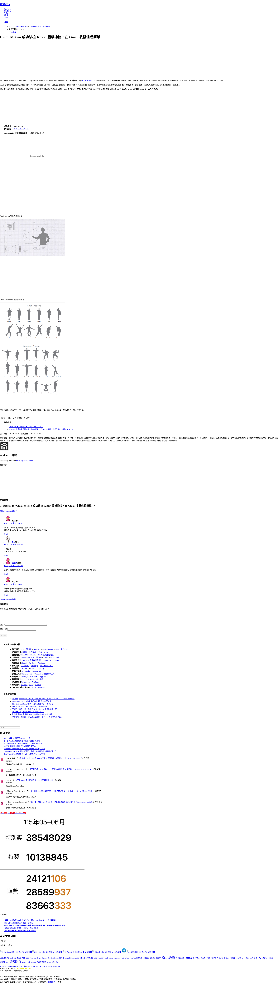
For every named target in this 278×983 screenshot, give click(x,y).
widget (111, 958)
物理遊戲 (270, 958)
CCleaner (25, 674)
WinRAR (24, 655)
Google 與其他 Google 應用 (72, 958)
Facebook (33, 958)
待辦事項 (213, 958)
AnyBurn (35, 682)
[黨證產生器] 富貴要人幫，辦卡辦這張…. (28, 712)
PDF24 (46, 658)
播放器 (233, 958)
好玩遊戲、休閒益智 (185, 958)
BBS (27, 958)
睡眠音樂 (24, 962)
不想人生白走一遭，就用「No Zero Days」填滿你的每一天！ (35, 709)
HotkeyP (24, 677)
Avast (46, 652)
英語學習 (33, 962)
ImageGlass (46, 660)
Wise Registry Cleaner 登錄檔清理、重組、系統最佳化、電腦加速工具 (30, 751)
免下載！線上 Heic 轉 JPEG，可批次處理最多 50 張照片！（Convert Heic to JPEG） (51, 758)
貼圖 (53, 962)
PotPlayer (7, 9)
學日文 (197, 958)
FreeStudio (25, 671)
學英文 (203, 958)
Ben (13, 542)
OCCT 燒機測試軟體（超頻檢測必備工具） (20, 746)
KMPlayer (8, 11)
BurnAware (25, 682)
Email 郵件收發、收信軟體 (40, 27)
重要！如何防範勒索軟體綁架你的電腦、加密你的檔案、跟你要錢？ (30, 920)
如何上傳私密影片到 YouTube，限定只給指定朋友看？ (33, 714)
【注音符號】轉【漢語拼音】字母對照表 (20, 931)
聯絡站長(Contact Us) (15, 966)
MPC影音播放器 (46, 666)
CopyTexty (43, 677)
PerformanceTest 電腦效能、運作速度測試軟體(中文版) (24, 749)
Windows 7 (117, 958)
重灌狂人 (5, 4)
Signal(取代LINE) (62, 649)
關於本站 (3, 966)
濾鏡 (255, 958)
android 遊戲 (15, 958)
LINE (95, 958)
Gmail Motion (87, 80)
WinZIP (33, 655)
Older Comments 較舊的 (8, 511)
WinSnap (41, 663)
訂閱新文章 (35, 966)
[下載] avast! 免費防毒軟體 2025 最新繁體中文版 (34, 780)
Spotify (41, 668)
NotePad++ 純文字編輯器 (31, 658)
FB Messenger (47, 649)
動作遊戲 (152, 958)
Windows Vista (125, 958)
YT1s (34, 687)
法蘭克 (14, 563)
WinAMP (24, 668)
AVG (40, 652)
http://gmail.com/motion (21, 129)
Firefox (38, 685)
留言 (2, 625)
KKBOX (33, 668)
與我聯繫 (51, 982)
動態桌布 (158, 958)
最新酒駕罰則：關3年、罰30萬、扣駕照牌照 (21, 928)
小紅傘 (24, 652)
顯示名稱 (3, 629)
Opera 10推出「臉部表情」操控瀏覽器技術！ (26, 427)
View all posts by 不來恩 (25, 460)
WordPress (56, 966)
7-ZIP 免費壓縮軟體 (46, 655)
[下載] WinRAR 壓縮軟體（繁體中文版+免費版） (23, 741)
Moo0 (23, 679)
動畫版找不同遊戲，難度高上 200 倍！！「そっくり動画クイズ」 (37, 717)
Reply (6, 534)
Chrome (24, 685)
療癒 (7, 962)
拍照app (227, 958)
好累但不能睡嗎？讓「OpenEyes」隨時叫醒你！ (30, 706)
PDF (106, 958)
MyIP (6, 15)
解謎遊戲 (41, 962)
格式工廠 (39, 679)
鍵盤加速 (33, 677)
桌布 (243, 958)
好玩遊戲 (168, 957)
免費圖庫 (146, 958)
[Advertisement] (65, 57)
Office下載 (54, 658)
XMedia (31, 679)
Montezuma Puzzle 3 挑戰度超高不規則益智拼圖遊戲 (31, 701)
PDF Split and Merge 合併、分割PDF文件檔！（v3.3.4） (33, 704)
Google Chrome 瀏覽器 (55, 958)
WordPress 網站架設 (136, 958)
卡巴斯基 (32, 652)
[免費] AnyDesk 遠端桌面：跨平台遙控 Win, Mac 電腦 (24, 754)
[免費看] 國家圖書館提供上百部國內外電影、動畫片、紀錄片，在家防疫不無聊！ (43, 699)
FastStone (32, 663)
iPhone (89, 957)
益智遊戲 (15, 961)
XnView (56, 660)
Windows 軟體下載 (21, 27)
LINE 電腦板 (26, 649)
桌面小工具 (249, 958)
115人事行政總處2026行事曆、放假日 (18, 923)
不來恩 (13, 32)
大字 (6, 17)
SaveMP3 (41, 687)
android (4, 957)
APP (23, 958)
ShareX (24, 663)
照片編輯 (262, 958)
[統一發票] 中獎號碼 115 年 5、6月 (17, 738)
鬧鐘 (56, 962)
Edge (31, 685)
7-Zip (6, 13)
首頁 (6, 22)
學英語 (208, 958)
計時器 (49, 962)
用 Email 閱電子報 (46, 966)
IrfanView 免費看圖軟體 (31, 660)
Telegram (37, 649)
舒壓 (28, 962)
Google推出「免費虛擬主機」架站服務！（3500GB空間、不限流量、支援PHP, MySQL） (42, 429)
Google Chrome (41, 958)
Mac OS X (101, 958)
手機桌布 (220, 958)
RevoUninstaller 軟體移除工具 (42, 674)
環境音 (2, 962)
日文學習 (238, 958)
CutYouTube (37, 671)
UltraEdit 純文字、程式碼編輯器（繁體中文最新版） (24, 743)
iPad (82, 957)
